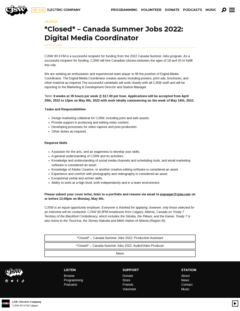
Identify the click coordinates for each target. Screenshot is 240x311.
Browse (69, 276)
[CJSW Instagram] (6, 280)
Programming (124, 10)
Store (126, 280)
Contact (187, 284)
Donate (172, 10)
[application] (235, 303)
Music (211, 10)
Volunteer (151, 10)
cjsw (59, 45)
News (120, 253)
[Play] (235, 303)
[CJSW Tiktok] (23, 280)
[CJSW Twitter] (12, 280)
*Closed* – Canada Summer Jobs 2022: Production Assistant (120, 238)
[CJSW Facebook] (17, 280)
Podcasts (192, 10)
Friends (128, 284)
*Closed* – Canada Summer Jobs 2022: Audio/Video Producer (120, 245)
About (185, 276)
